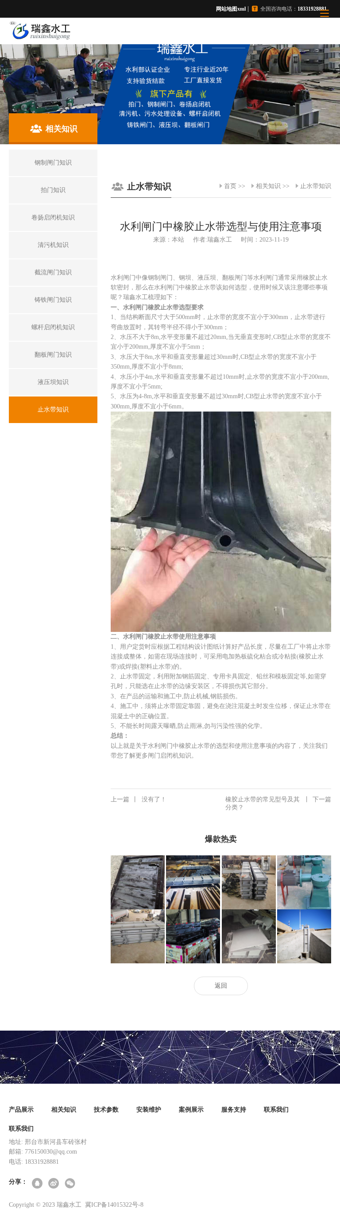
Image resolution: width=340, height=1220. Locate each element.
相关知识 (268, 186)
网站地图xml (231, 9)
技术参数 (106, 1109)
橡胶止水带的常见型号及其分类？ (278, 803)
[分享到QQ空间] (38, 1184)
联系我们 (276, 1109)
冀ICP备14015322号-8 (114, 1204)
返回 (221, 985)
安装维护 (148, 1109)
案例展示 (191, 1109)
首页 (230, 186)
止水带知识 (315, 186)
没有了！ (138, 799)
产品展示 (21, 1109)
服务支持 (233, 1109)
